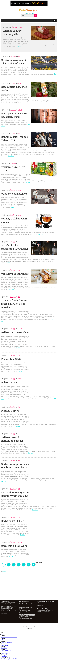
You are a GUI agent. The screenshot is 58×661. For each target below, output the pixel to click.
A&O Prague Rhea (6, 650)
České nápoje (14, 27)
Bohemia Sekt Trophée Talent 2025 (14, 138)
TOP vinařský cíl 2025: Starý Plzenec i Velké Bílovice (14, 304)
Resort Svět (4, 634)
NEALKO (19, 83)
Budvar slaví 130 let (12, 521)
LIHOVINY (20, 110)
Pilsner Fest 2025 (11, 359)
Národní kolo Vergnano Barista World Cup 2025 (15, 494)
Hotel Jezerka (4, 645)
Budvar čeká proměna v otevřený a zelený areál (15, 465)
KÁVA (19, 270)
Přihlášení (26, 13)
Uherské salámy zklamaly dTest (12, 32)
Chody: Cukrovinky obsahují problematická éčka (25, 611)
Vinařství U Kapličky (6, 642)
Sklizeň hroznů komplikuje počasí (12, 439)
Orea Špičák (4, 656)
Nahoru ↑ (4, 572)
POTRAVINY (21, 27)
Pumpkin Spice (10, 410)
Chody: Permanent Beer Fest (25, 618)
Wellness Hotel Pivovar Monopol (9, 637)
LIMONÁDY (20, 542)
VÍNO (19, 56)
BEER (19, 297)
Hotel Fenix (4, 648)
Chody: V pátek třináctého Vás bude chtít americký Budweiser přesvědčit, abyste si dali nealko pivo (27, 615)
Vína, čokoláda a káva (14, 193)
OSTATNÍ (19, 190)
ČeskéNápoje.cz (20, 624)
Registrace (31, 13)
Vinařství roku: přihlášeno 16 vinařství (14, 247)
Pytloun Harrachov (5, 653)
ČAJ (18, 163)
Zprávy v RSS (40, 605)
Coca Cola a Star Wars (14, 545)
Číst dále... (19, 46)
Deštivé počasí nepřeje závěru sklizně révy (14, 61)
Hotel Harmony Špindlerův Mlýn (9, 658)
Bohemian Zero (10, 382)
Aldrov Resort (4, 639)
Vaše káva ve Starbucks (15, 273)
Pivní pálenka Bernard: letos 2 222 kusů (14, 115)
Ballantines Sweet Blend (15, 332)
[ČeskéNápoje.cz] (29, 12)
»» (33, 564)
